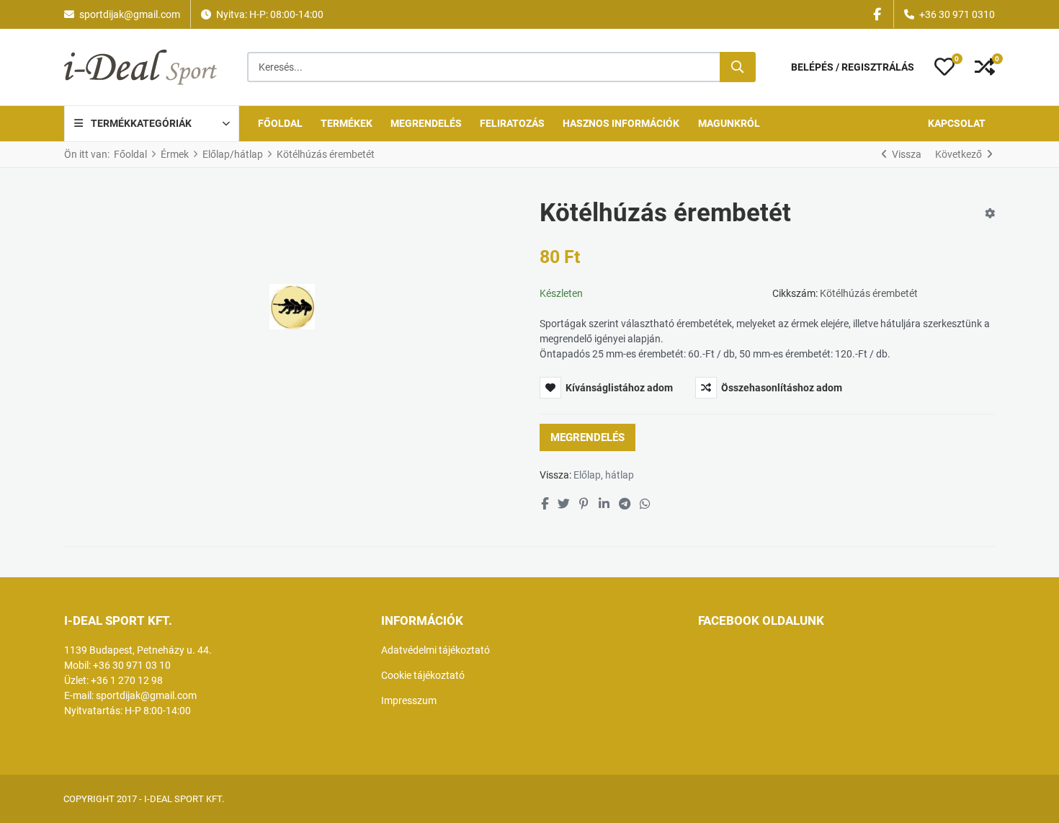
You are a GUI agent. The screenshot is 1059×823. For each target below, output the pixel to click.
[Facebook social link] (544, 504)
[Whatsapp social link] (645, 504)
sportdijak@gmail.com (129, 14)
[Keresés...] (738, 67)
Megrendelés (587, 437)
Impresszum (409, 700)
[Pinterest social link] (584, 504)
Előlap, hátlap (603, 475)
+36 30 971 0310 (957, 14)
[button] (944, 67)
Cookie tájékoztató (423, 675)
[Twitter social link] (563, 504)
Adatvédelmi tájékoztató (435, 650)
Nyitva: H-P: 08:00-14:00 (269, 14)
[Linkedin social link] (603, 504)
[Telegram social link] (624, 504)
